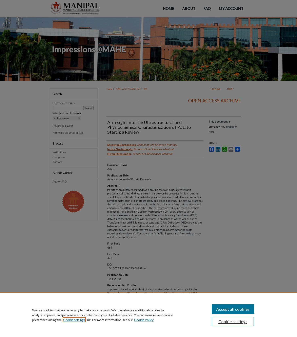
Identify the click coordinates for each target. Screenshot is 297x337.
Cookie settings (74, 320)
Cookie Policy (144, 320)
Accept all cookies (233, 309)
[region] (148, 315)
